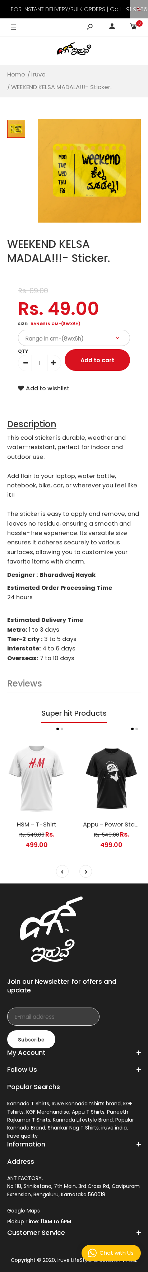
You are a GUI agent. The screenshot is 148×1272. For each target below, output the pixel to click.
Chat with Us (117, 1252)
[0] (133, 27)
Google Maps (23, 1210)
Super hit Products (74, 713)
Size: (49, 323)
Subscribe (31, 1039)
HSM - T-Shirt (36, 824)
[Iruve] (74, 50)
